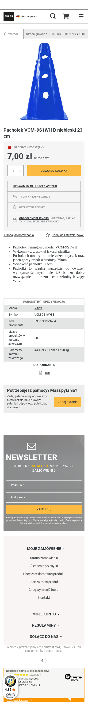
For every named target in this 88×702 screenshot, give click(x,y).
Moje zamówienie (44, 548)
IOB (47, 373)
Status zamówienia (44, 558)
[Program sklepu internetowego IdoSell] (44, 660)
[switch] (10, 695)
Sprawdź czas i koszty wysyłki (35, 186)
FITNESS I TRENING (62, 34)
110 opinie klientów (17, 700)
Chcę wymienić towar (44, 589)
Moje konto (44, 614)
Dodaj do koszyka (54, 170)
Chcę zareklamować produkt (44, 574)
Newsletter (31, 457)
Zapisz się (44, 509)
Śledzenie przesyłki (44, 566)
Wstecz (13, 34)
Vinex (38, 308)
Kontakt (44, 597)
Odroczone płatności (34, 218)
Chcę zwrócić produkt (44, 582)
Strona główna (35, 34)
